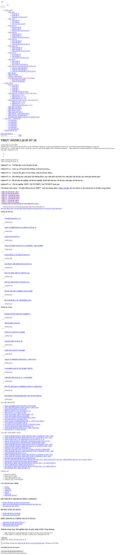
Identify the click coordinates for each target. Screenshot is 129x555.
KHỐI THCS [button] (9, 83)
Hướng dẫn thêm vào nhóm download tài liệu (16, 502)
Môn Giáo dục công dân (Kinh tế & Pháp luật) (22, 66)
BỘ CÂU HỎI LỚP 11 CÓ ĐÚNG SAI (17, 282)
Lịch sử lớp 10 (16, 54)
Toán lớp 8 (15, 90)
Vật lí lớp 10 (16, 20)
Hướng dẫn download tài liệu (11, 515)
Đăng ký (10, 133)
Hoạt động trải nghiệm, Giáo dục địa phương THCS (23, 117)
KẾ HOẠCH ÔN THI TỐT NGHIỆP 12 (17, 314)
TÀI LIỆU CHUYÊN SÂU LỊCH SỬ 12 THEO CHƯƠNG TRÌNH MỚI (27, 449)
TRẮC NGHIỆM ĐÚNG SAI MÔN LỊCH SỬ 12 (20, 227)
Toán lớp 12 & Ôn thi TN (19, 17)
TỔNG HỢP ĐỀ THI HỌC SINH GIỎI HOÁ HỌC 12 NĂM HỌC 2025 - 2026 (29, 436)
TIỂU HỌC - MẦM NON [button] (12, 118)
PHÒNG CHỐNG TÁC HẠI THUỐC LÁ (18, 411)
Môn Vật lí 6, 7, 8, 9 (18, 95)
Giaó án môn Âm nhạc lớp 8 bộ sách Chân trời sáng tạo (21, 461)
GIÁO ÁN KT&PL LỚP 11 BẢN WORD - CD (19, 414)
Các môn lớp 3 (12, 124)
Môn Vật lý (11, 19)
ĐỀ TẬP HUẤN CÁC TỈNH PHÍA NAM (18, 300)
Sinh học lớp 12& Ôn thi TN (20, 37)
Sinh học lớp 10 (17, 34)
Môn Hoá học (12, 25)
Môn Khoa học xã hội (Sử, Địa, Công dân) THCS (23, 100)
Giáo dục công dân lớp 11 (19, 69)
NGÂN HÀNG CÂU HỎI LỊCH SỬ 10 (17, 255)
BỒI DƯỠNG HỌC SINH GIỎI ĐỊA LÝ (17, 468)
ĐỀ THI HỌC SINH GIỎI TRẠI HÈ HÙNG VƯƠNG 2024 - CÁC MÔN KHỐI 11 (30, 463)
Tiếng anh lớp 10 (17, 47)
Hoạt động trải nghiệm (18, 80)
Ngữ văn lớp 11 (16, 42)
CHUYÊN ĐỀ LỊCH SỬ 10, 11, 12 (15, 453)
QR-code (4, 538)
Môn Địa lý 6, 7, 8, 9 (18, 103)
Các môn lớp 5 (12, 127)
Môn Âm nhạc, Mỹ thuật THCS (17, 115)
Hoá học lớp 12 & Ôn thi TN (20, 30)
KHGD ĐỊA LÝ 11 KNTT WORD (15, 429)
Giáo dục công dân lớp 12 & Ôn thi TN (24, 71)
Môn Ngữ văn (12, 39)
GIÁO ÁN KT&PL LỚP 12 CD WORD (17, 416)
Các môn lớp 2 (12, 122)
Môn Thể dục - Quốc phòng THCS (18, 113)
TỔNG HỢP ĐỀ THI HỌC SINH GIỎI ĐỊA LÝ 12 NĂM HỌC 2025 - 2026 (28, 446)
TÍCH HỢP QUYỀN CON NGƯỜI (15, 409)
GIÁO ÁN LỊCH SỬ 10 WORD (15, 350)
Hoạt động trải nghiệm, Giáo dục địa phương (21, 78)
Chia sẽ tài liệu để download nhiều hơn (12, 551)
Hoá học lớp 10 (16, 27)
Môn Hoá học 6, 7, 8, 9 (19, 96)
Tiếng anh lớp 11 (17, 49)
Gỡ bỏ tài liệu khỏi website (11, 525)
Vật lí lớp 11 (15, 22)
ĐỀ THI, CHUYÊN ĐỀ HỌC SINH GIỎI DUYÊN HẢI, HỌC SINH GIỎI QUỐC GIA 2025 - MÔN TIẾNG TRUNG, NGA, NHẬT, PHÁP (48, 459)
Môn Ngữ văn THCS (14, 107)
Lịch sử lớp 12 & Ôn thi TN (20, 58)
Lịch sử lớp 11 (16, 56)
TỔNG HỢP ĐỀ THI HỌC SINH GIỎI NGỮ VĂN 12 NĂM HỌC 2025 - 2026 (29, 451)
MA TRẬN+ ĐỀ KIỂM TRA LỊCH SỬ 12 (18, 264)
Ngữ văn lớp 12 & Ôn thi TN (21, 44)
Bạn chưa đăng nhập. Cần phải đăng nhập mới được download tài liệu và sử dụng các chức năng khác (31, 208)
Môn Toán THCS (13, 85)
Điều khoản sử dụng (11, 495)
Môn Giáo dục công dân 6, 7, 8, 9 (22, 105)
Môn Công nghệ (13, 74)
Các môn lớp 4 (12, 125)
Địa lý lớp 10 (16, 61)
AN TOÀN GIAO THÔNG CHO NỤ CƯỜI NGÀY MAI (22, 424)
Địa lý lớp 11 (16, 63)
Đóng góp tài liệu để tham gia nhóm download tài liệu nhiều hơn (22, 504)
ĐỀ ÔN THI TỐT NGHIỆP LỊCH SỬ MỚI (18, 291)
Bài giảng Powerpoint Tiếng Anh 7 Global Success (20, 458)
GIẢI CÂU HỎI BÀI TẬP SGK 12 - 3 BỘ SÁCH (20, 359)
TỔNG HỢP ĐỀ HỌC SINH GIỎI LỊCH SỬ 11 (19, 464)
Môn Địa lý (11, 59)
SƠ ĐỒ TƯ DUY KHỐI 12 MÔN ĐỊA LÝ (18, 448)
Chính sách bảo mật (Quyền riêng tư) (14, 522)
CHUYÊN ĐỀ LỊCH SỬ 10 (13, 341)
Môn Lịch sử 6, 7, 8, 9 (18, 102)
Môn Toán (11, 12)
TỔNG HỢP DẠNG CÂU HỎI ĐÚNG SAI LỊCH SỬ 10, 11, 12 (24, 439)
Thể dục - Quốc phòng (15, 76)
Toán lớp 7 (15, 88)
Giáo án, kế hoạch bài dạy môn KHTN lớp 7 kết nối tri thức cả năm (25, 442)
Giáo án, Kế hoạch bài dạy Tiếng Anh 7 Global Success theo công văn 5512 (27, 441)
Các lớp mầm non (13, 129)
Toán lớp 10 (15, 13)
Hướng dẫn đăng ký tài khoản (11, 513)
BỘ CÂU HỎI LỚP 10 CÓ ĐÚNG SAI (17, 273)
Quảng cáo (8, 493)
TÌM (20, 135)
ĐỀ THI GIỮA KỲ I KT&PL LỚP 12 (16, 419)
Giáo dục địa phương (18, 81)
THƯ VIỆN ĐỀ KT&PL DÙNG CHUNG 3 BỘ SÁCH (22, 407)
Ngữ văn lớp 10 (17, 41)
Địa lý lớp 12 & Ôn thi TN (20, 64)
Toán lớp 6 (15, 86)
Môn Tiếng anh (12, 46)
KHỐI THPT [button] (9, 10)
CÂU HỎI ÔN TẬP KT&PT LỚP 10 (16, 423)
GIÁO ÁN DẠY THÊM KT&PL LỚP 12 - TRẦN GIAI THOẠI (24, 421)
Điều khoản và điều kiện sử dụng (12, 524)
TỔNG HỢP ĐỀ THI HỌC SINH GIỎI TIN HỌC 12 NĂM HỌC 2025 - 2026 (29, 454)
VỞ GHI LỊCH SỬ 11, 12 (13, 218)
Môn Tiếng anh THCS (15, 108)
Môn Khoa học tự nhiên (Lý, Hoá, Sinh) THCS (22, 93)
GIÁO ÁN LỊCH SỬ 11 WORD (15, 332)
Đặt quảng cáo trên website (11, 506)
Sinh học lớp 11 (16, 35)
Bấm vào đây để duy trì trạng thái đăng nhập (31, 543)
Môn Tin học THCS (14, 110)
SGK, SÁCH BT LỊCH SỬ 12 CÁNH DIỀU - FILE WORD (24, 246)
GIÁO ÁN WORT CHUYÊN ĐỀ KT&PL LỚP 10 (20, 417)
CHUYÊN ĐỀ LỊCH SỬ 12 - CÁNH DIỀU (18, 377)
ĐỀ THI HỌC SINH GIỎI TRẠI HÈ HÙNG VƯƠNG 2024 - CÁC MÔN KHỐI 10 (30, 466)
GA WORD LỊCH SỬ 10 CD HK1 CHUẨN (19, 368)
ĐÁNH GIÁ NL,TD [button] (11, 130)
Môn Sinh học (12, 32)
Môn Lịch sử (12, 52)
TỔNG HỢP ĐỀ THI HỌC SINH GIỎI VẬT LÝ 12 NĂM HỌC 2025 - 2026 (28, 437)
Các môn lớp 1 (12, 120)
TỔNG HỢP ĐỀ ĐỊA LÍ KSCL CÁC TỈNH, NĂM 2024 (22, 428)
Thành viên (8, 490)
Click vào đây (64, 188)
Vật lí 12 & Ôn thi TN (18, 24)
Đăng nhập (4, 133)
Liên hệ (7, 492)
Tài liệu (7, 487)
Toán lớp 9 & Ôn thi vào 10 (20, 91)
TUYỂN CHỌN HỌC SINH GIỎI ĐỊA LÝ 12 (19, 426)
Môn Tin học (12, 73)
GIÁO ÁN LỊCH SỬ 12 (12, 236)
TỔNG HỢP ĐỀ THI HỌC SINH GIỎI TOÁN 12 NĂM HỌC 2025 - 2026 (28, 456)
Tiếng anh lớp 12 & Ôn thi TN (21, 51)
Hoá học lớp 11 (16, 29)
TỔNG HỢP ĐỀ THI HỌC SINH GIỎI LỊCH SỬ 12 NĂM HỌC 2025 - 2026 (28, 444)
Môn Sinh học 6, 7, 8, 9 (19, 98)
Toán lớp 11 (15, 15)
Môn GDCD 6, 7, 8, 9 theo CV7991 (15, 412)
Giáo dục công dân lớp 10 (20, 68)
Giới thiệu (7, 488)
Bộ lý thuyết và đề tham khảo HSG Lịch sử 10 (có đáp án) (23, 396)
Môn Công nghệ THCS (15, 112)
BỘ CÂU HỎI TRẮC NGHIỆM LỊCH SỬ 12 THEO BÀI (23, 386)
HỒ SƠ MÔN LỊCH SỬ (12, 323)
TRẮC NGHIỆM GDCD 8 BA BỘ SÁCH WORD (20, 406)
